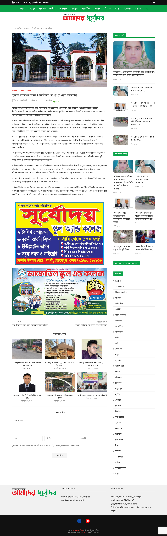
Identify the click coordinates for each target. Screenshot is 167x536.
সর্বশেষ (117, 451)
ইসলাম (118, 8)
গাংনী (117, 355)
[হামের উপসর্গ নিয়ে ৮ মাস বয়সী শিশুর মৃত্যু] (145, 236)
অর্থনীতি (118, 309)
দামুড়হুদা (118, 388)
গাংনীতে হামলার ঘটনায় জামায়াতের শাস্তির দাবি (92, 395)
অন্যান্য (138, 8)
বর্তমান (120, 457)
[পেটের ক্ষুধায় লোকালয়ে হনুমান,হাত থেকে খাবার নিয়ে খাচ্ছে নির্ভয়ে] (60, 349)
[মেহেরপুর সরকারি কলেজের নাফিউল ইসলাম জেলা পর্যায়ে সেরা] (92, 349)
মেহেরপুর (31, 8)
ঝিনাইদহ (118, 383)
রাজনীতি (118, 434)
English (118, 281)
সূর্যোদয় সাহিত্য (120, 468)
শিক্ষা (29, 91)
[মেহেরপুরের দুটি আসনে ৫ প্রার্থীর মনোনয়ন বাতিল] (60, 382)
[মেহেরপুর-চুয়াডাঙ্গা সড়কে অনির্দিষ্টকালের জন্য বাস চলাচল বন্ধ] (27, 349)
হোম (22, 8)
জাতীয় (52, 8)
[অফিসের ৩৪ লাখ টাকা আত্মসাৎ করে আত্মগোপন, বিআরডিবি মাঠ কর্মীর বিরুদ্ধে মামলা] (134, 55)
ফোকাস (118, 400)
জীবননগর (118, 377)
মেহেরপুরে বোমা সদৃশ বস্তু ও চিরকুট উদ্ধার (142, 138)
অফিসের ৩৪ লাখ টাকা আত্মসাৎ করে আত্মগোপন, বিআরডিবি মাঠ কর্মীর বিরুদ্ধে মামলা (134, 73)
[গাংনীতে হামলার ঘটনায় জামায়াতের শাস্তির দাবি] (92, 382)
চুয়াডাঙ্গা (118, 360)
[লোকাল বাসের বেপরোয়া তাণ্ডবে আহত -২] (120, 91)
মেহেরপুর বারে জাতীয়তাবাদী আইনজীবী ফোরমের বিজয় (143, 104)
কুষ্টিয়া (22, 91)
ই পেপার (121, 286)
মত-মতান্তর (62, 8)
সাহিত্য (117, 462)
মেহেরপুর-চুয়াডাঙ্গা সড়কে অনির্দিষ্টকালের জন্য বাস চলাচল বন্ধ (141, 121)
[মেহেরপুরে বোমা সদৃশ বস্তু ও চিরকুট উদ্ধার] (120, 140)
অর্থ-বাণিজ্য (119, 303)
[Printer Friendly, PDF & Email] (56, 101)
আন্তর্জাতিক (86, 8)
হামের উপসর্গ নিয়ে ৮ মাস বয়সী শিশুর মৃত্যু (144, 248)
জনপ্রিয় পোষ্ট (119, 366)
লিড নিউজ (119, 439)
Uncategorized (121, 292)
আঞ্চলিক (42, 8)
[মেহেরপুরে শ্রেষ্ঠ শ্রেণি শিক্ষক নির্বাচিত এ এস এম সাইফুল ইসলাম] (27, 382)
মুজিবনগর (118, 422)
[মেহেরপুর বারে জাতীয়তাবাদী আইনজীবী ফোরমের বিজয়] (120, 106)
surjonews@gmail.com (127, 504)
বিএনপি (118, 405)
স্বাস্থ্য (117, 474)
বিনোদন (108, 8)
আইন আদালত (120, 315)
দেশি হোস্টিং (83, 532)
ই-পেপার (127, 8)
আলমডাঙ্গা (119, 332)
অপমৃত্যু (118, 298)
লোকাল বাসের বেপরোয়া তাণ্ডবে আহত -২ (141, 89)
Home (14, 28)
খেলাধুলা (74, 8)
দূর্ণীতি (117, 394)
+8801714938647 (126, 500)
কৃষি (116, 343)
